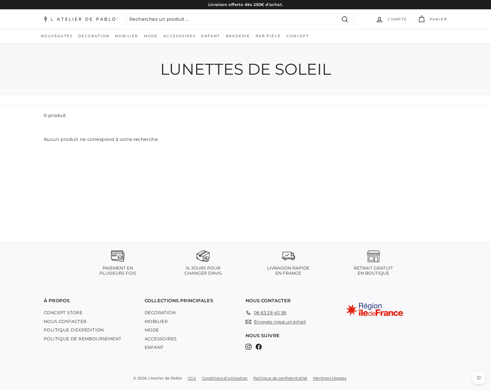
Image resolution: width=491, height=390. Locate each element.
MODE (151, 36)
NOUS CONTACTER (65, 321)
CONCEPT (297, 36)
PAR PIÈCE (268, 36)
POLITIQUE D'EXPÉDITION (74, 330)
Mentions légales (329, 378)
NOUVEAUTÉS (56, 36)
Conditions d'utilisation (225, 378)
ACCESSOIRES (179, 36)
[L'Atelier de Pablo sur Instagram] (248, 346)
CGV (192, 378)
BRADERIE (238, 36)
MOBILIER (126, 36)
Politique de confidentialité (280, 378)
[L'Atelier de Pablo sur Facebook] (259, 346)
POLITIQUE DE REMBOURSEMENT (82, 338)
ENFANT (210, 36)
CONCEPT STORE (63, 312)
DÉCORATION (93, 36)
